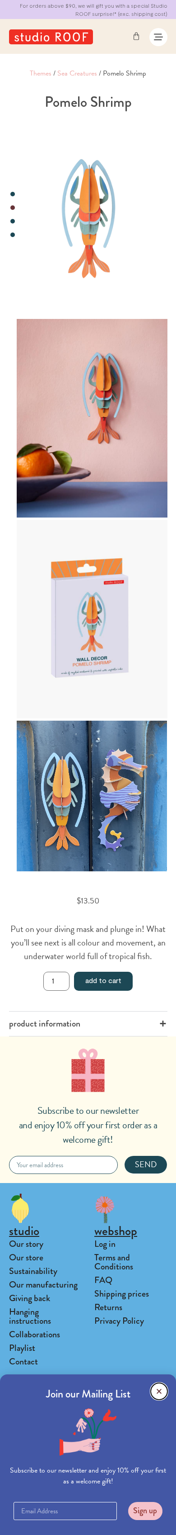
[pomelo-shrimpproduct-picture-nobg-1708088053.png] (92, 218)
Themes (40, 73)
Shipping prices (121, 1293)
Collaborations (34, 1334)
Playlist (22, 1347)
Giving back (29, 1298)
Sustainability (33, 1271)
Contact (23, 1361)
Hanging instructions (30, 1316)
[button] (159, 1391)
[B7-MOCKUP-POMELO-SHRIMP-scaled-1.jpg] (92, 619)
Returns (108, 1307)
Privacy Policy (119, 1320)
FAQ (103, 1280)
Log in (105, 1243)
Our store (26, 1257)
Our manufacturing (43, 1284)
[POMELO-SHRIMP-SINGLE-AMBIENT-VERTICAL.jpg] (92, 418)
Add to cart (103, 980)
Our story (26, 1243)
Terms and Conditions (113, 1262)
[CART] (136, 36)
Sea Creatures (77, 73)
